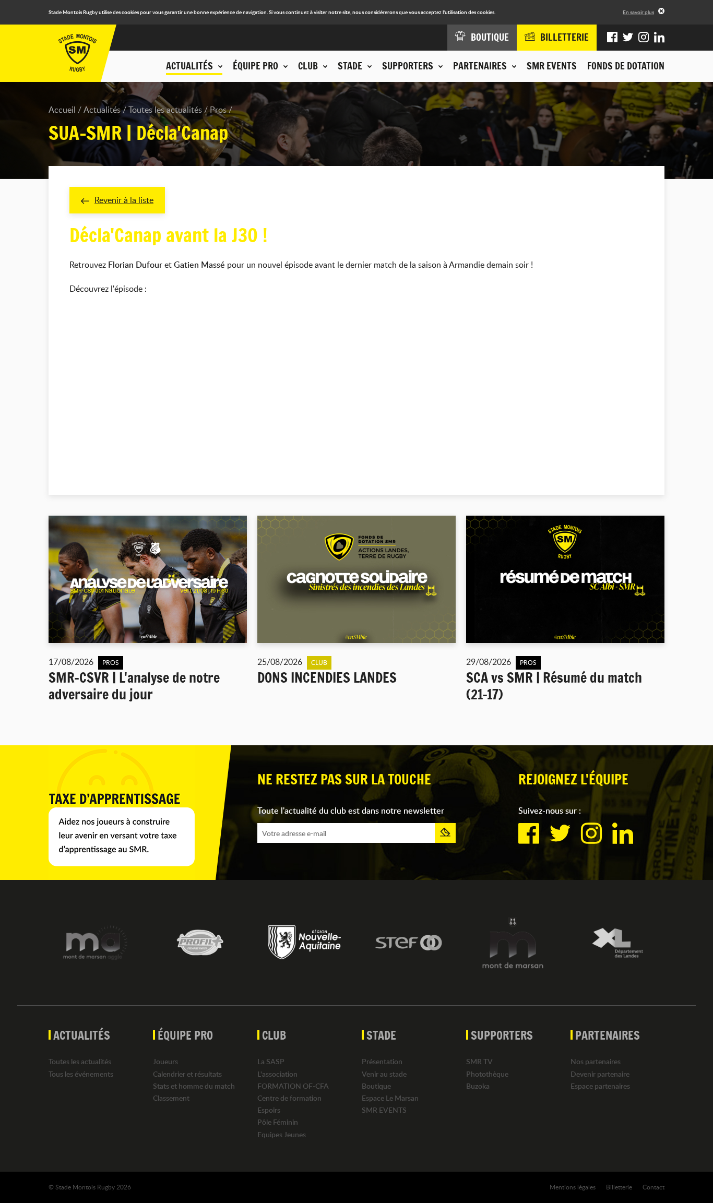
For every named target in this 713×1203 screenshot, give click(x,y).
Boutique (376, 1086)
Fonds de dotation (625, 66)
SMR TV (479, 1061)
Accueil (62, 109)
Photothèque (487, 1074)
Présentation (382, 1061)
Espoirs (268, 1110)
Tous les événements (81, 1074)
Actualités (102, 109)
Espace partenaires (600, 1086)
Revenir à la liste (123, 200)
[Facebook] (612, 38)
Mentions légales (573, 1187)
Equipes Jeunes (281, 1134)
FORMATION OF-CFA (293, 1086)
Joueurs (165, 1061)
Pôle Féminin (277, 1122)
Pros (218, 109)
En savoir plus (638, 12)
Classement (171, 1098)
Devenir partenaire (600, 1074)
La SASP (270, 1061)
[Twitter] (628, 38)
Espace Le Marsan (390, 1098)
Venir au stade (384, 1074)
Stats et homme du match (194, 1086)
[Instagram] (643, 38)
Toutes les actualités (165, 109)
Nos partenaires (596, 1061)
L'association (277, 1074)
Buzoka (478, 1086)
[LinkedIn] (659, 38)
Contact (653, 1187)
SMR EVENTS (552, 66)
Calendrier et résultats (187, 1074)
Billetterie (619, 1187)
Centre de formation (289, 1098)
